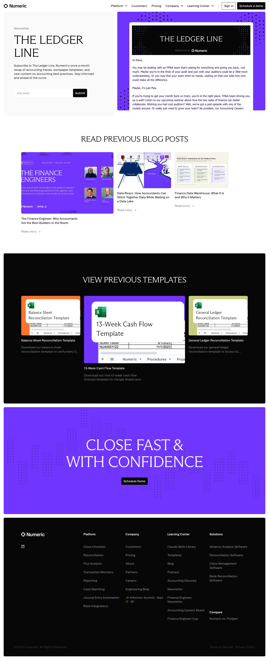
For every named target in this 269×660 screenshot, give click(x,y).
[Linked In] (23, 546)
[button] (119, 6)
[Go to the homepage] (33, 534)
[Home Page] (15, 6)
